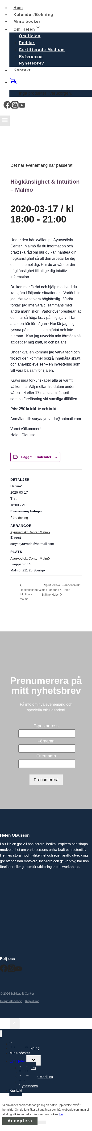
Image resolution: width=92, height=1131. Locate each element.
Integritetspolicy (11, 1001)
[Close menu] (1, 1033)
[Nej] (42, 1122)
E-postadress (46, 725)
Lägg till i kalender (36, 457)
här (61, 1114)
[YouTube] (22, 106)
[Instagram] (15, 106)
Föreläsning (19, 517)
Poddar (27, 43)
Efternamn (46, 756)
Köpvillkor (32, 1001)
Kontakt (22, 70)
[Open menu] (5, 121)
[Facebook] (7, 106)
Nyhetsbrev (28, 1086)
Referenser (31, 56)
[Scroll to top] (5, 1024)
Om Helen (30, 36)
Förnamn (46, 741)
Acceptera (20, 1120)
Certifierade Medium (42, 49)
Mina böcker (19, 1053)
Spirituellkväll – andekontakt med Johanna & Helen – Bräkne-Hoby (61, 590)
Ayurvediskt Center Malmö (30, 558)
